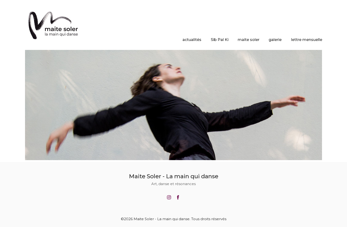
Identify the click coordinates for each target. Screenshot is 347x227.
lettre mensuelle (306, 39)
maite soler (248, 39)
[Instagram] (169, 197)
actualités (191, 39)
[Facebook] (178, 197)
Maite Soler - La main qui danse (173, 176)
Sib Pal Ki (220, 39)
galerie (275, 39)
